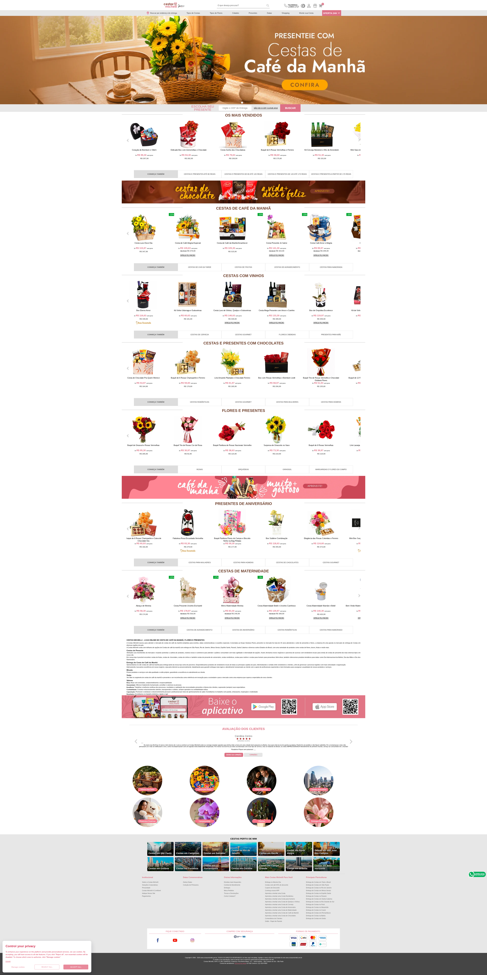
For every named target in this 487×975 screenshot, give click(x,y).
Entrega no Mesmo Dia (273, 882)
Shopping (285, 13)
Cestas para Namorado (331, 630)
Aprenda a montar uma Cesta (275, 893)
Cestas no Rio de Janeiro (241, 852)
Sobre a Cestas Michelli (150, 882)
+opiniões (253, 755)
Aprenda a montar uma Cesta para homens (280, 899)
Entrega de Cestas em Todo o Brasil (318, 882)
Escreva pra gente (240, 963)
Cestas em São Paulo (160, 853)
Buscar (290, 108)
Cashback (303, 6)
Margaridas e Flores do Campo (331, 469)
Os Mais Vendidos (243, 115)
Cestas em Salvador (214, 853)
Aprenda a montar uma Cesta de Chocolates (280, 916)
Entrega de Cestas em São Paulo (317, 885)
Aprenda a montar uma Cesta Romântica (279, 896)
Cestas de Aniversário (243, 630)
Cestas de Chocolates (287, 562)
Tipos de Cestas (193, 13)
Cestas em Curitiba (242, 868)
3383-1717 (293, 6)
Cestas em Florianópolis (211, 867)
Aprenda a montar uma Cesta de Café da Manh (282, 913)
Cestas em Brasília (297, 868)
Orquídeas (243, 469)
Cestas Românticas (199, 402)
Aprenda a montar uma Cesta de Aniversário (280, 907)
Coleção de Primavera (190, 885)
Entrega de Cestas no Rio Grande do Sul (320, 902)
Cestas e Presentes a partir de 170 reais (331, 174)
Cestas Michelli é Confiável (151, 890)
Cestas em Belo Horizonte (323, 867)
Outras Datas (187, 882)
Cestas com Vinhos (243, 276)
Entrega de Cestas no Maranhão (317, 907)
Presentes (253, 13)
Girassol (287, 469)
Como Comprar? (230, 896)
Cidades (235, 13)
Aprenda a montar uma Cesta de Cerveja (279, 904)
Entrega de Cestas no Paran (316, 896)
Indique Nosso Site (148, 893)
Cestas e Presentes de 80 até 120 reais (243, 174)
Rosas (200, 469)
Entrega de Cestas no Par (315, 904)
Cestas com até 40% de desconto (276, 885)
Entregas (227, 888)
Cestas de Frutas (243, 267)
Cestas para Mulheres (287, 402)
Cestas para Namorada (331, 267)
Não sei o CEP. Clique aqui (266, 108)
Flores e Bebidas (287, 335)
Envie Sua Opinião (233, 755)
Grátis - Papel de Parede (273, 921)
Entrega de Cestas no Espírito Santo (318, 893)
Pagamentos (146, 896)
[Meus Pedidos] (315, 6)
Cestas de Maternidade (243, 571)
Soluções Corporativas (150, 885)
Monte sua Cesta (306, 13)
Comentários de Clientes (273, 918)
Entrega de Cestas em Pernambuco (318, 913)
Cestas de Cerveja (199, 335)
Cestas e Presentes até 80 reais (199, 174)
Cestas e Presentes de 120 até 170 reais (287, 174)
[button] (242, 103)
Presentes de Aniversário (243, 504)
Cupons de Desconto (272, 888)
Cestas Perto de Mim (243, 838)
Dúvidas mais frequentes (232, 882)
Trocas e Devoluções (231, 893)
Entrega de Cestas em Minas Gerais (318, 890)
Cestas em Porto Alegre (296, 852)
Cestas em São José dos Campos (326, 852)
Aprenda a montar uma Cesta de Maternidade (281, 910)
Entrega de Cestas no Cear (316, 910)
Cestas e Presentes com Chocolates (243, 343)
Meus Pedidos (229, 890)
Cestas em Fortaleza (187, 868)
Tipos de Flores (216, 13)
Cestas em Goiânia (159, 868)
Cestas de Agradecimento (287, 267)
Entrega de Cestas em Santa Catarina (319, 899)
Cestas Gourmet (243, 335)
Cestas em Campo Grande (269, 867)
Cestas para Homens (331, 402)
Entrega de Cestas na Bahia (315, 916)
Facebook (157, 940)
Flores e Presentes (243, 410)
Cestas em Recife (268, 853)
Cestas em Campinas (187, 853)
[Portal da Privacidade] (240, 937)
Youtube (175, 940)
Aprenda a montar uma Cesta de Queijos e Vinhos (282, 902)
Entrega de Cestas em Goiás (316, 918)
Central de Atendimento (232, 885)
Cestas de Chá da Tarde (199, 267)
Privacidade (146, 888)
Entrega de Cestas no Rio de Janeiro (319, 888)
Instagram (192, 940)
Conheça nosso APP (272, 890)
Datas (269, 13)
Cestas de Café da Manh (243, 208)
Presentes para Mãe (331, 335)
